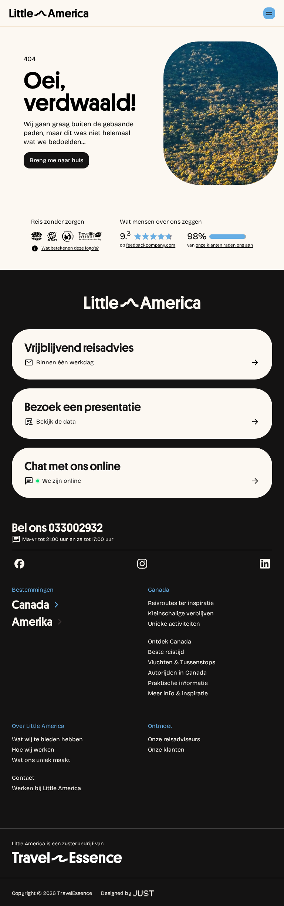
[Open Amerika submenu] (60, 622)
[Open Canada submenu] (56, 605)
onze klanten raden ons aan (224, 245)
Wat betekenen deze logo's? (70, 248)
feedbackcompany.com (150, 245)
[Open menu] (269, 13)
